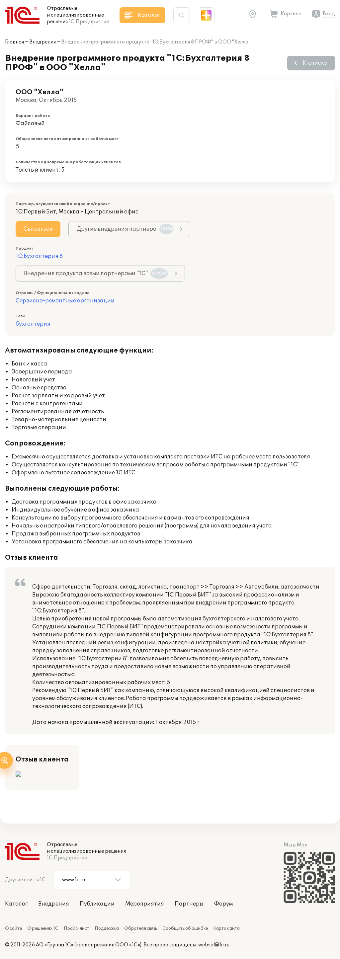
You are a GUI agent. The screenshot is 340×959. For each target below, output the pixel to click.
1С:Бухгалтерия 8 (39, 256)
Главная (14, 42)
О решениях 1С (42, 928)
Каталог (16, 904)
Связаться (38, 229)
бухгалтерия (33, 324)
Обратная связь (140, 928)
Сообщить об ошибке (185, 928)
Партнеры (189, 904)
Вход (329, 14)
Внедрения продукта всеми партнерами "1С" (95, 273)
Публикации (97, 904)
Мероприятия (144, 904)
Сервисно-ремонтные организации (65, 300)
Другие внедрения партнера (124, 229)
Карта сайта (226, 928)
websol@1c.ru (213, 945)
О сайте (13, 928)
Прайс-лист (76, 928)
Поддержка (107, 928)
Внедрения (42, 42)
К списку (315, 63)
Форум (223, 904)
